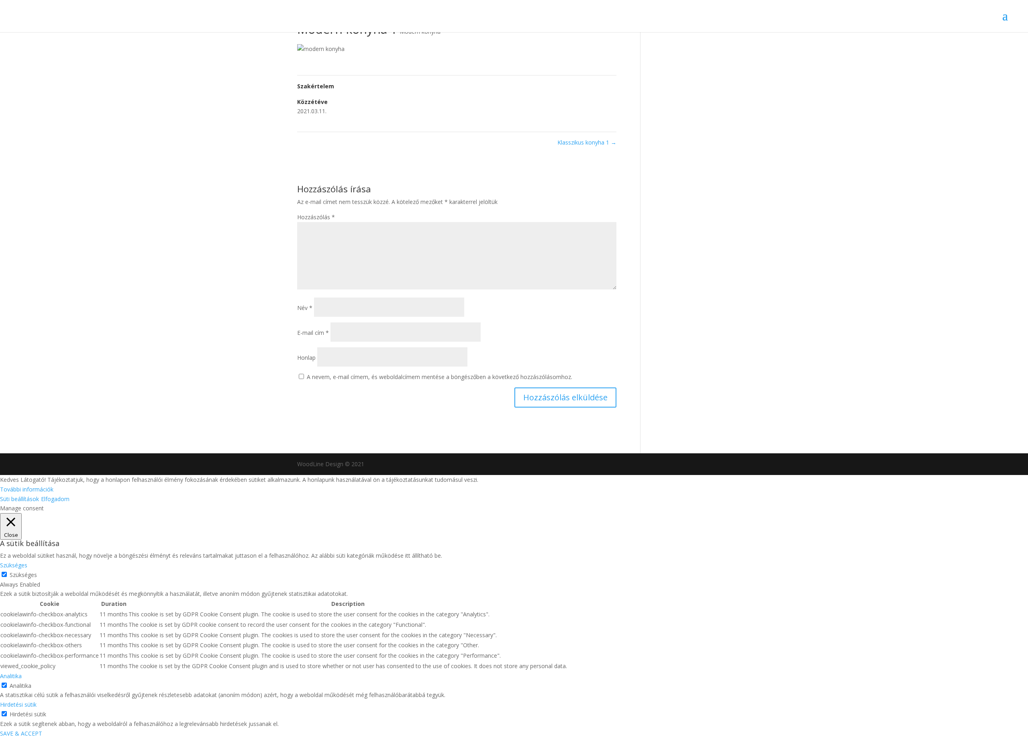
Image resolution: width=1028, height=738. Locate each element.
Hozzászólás (316, 217)
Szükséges (23, 575)
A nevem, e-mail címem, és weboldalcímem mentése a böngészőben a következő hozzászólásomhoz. (439, 377)
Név (304, 308)
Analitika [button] (11, 676)
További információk (26, 489)
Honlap (306, 357)
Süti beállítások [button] (19, 499)
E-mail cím (313, 332)
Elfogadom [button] (55, 499)
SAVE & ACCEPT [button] (21, 733)
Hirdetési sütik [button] (18, 704)
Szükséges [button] (13, 565)
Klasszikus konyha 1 (586, 142)
